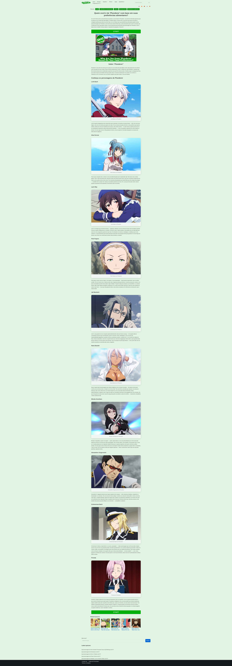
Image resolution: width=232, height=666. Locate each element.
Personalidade (123, 9)
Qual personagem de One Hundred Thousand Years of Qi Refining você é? (98, 649)
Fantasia (116, 9)
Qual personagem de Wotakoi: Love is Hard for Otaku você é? (95, 658)
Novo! (94, 1)
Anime (97, 9)
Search (148, 640)
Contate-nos (84, 661)
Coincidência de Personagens (106, 9)
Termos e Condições (86, 663)
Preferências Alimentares (133, 9)
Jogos (116, 1)
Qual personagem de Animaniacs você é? (90, 651)
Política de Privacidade (94, 661)
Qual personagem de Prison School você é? (91, 656)
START (116, 31)
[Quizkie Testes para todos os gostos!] (86, 2)
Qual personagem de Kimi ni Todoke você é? (91, 654)
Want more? (84, 638)
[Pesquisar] (149, 2)
